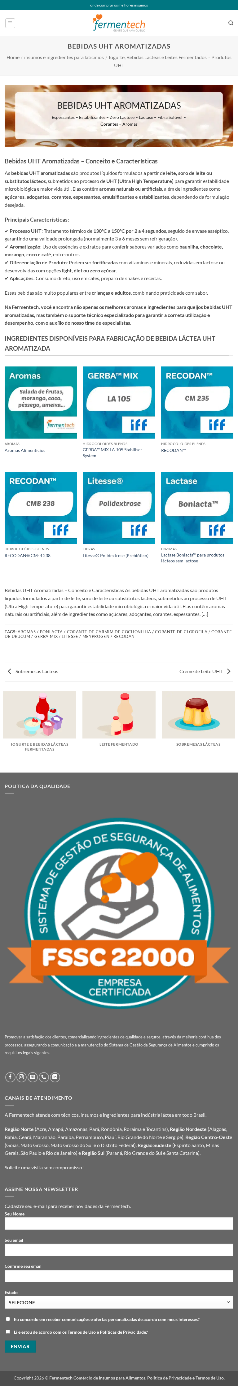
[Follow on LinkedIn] (55, 1077)
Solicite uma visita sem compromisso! (44, 1167)
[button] (10, 23)
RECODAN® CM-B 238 (28, 555)
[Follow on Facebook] (10, 1077)
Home (13, 57)
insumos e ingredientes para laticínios (64, 57)
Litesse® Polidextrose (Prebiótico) (115, 555)
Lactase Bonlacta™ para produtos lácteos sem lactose (192, 557)
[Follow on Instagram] (21, 1077)
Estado (11, 1292)
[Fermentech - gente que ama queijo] (119, 23)
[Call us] (44, 1077)
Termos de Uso (210, 1377)
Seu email (14, 1240)
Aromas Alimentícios (25, 450)
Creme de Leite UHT (201, 671)
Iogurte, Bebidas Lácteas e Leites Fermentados (158, 57)
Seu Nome (14, 1213)
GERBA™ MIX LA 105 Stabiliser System (112, 452)
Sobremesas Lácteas (36, 671)
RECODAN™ (173, 450)
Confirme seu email (23, 1266)
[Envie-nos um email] (33, 1077)
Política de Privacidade (169, 1377)
